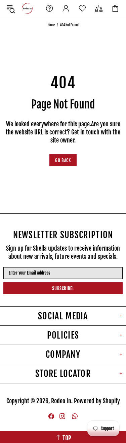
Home (51, 25)
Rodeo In (27, 8)
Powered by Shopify (97, 401)
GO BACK (63, 160)
